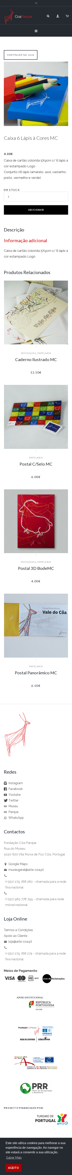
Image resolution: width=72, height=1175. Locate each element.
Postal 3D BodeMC (36, 568)
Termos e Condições (18, 930)
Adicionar (36, 210)
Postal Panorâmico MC (36, 672)
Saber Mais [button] (14, 1157)
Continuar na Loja (20, 55)
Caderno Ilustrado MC (36, 359)
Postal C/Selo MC (36, 464)
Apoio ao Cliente (15, 936)
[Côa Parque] (18, 20)
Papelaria (44, 353)
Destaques (28, 353)
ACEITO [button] (13, 1167)
